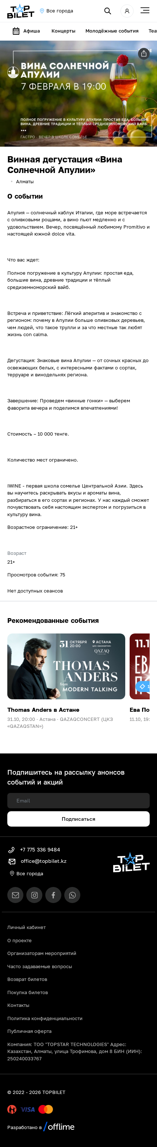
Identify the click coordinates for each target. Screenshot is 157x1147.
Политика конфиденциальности (45, 1018)
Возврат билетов (27, 979)
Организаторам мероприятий (41, 953)
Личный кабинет (26, 927)
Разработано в (25, 1127)
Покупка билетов (27, 992)
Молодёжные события (111, 31)
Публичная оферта (29, 1031)
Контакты (18, 1005)
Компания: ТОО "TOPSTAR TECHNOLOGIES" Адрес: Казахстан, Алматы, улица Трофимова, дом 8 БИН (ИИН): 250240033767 (74, 1051)
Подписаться (78, 819)
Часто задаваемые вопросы (39, 966)
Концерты (63, 31)
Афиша (31, 31)
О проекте (19, 940)
